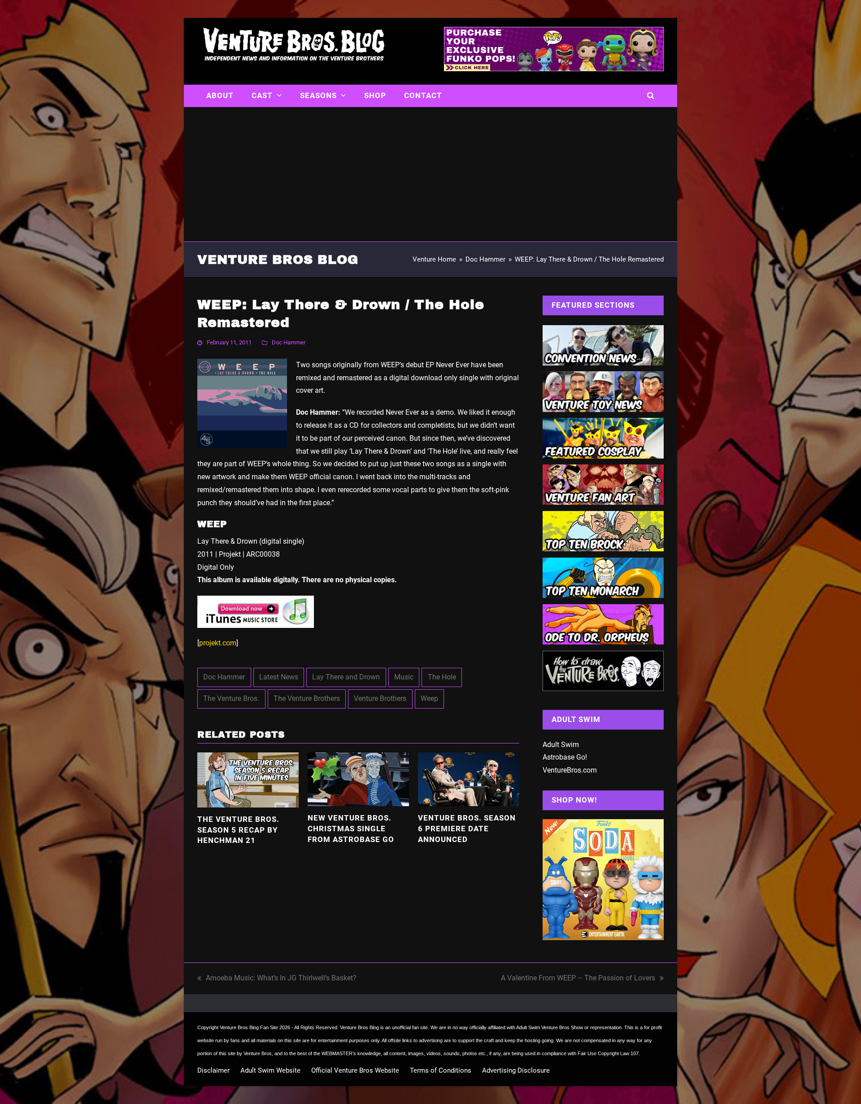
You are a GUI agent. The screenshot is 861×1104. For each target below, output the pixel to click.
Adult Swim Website (270, 1070)
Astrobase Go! (565, 757)
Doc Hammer (288, 342)
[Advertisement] (430, 174)
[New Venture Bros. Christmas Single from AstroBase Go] (358, 778)
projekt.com (217, 643)
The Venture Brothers (307, 698)
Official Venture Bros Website (355, 1070)
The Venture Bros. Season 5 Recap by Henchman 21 (238, 830)
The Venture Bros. (231, 698)
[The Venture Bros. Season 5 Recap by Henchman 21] (248, 779)
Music (403, 677)
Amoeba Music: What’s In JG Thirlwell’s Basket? (277, 979)
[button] (651, 96)
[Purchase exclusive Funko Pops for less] (554, 68)
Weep (429, 698)
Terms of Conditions (440, 1070)
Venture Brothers (380, 698)
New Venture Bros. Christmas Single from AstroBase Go (351, 828)
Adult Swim (561, 744)
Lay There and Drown (346, 677)
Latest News (278, 677)
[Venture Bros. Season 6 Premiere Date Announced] (468, 778)
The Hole (442, 677)
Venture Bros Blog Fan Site (249, 1027)
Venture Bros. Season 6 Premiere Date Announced (467, 828)
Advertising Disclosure (516, 1070)
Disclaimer (213, 1070)
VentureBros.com (570, 770)
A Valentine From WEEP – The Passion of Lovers (578, 979)
